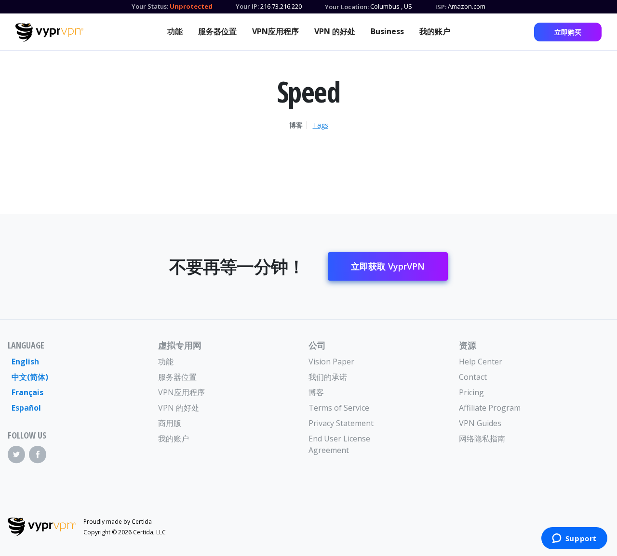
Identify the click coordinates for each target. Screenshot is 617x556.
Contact (473, 377)
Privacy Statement (341, 423)
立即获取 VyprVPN (388, 266)
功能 (175, 31)
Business (387, 31)
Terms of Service (338, 407)
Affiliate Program (490, 407)
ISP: (440, 6)
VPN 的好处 (334, 31)
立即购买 (567, 32)
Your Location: (347, 6)
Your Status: (150, 6)
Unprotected (191, 6)
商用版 (169, 423)
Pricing (471, 392)
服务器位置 (217, 31)
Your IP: (247, 6)
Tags (320, 125)
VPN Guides (480, 423)
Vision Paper (331, 361)
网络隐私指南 (482, 438)
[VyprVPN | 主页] (49, 32)
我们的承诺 (327, 377)
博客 (296, 125)
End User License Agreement (339, 444)
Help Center (480, 361)
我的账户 (434, 31)
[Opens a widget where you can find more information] (574, 539)
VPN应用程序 (275, 31)
